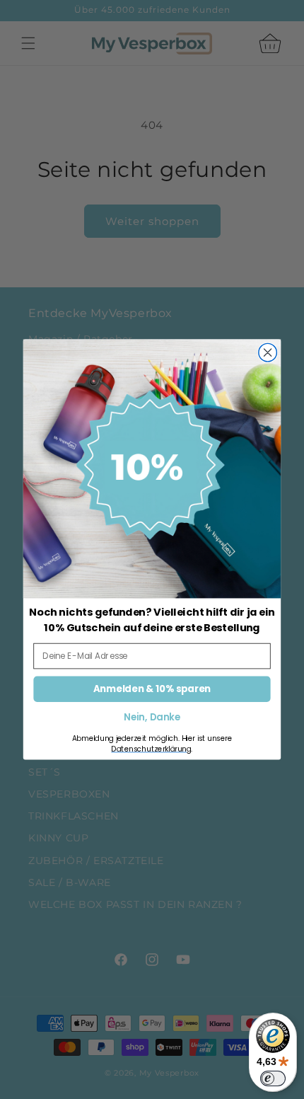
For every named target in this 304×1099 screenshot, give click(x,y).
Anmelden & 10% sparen (152, 688)
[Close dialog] (268, 352)
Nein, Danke (152, 718)
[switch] (273, 1078)
